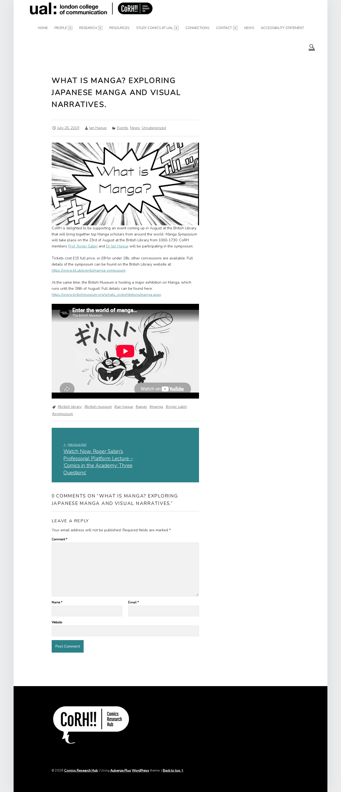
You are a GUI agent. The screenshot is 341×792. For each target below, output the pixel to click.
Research (88, 28)
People (60, 28)
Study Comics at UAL (154, 28)
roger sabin (177, 406)
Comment (59, 539)
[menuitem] (43, 28)
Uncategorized (154, 127)
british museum (99, 406)
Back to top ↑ (173, 770)
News (249, 28)
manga (157, 406)
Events (122, 127)
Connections (197, 28)
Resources (119, 28)
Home (43, 28)
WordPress (140, 770)
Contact (224, 28)
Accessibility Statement (282, 28)
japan (142, 406)
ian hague (124, 406)
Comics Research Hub (81, 770)
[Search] (312, 46)
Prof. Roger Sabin (83, 246)
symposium (63, 413)
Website (57, 622)
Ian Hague (98, 127)
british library (71, 406)
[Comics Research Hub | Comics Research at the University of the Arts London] (91, 9)
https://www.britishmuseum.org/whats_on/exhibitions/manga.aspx (106, 294)
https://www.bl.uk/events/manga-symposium (88, 270)
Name (57, 602)
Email (133, 602)
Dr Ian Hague (117, 246)
